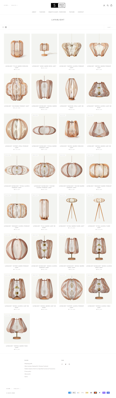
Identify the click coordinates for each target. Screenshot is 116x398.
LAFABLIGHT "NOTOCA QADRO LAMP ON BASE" (99, 146)
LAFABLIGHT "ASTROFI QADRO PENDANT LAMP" (17, 266)
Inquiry (26, 376)
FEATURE (72, 12)
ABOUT (34, 12)
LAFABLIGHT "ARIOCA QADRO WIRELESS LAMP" (71, 146)
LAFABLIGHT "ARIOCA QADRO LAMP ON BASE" (44, 306)
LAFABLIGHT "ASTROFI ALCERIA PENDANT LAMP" (71, 306)
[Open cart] (111, 5)
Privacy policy (28, 371)
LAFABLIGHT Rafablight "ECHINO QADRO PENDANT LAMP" (71, 186)
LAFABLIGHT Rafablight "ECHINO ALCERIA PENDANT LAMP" (44, 186)
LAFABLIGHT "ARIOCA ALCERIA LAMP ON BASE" (17, 306)
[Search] (108, 5)
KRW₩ (6, 5)
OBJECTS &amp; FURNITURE (57, 12)
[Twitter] (65, 364)
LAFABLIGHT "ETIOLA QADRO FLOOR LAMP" (72, 226)
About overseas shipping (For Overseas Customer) (36, 366)
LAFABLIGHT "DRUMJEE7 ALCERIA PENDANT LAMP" (17, 226)
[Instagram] (69, 364)
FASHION (42, 12)
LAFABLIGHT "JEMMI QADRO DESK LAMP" (44, 66)
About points (27, 374)
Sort (109, 27)
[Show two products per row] (3, 27)
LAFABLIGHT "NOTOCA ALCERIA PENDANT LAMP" (71, 66)
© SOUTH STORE (10, 393)
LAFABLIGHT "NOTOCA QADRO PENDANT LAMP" (99, 66)
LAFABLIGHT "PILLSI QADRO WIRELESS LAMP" (17, 66)
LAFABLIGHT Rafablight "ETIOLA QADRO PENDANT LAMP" (44, 146)
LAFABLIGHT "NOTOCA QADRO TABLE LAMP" (17, 346)
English (13, 5)
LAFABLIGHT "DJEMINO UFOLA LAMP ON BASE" (71, 106)
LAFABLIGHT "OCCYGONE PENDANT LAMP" (17, 106)
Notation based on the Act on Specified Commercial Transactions (40, 369)
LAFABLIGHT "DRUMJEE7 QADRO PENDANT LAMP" (99, 186)
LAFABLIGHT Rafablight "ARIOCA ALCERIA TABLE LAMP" (99, 266)
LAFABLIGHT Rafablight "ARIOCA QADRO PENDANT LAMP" (44, 106)
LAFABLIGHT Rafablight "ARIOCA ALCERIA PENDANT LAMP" (44, 266)
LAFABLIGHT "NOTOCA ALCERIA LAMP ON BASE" (99, 106)
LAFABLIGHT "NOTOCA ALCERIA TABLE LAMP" (99, 306)
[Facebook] (62, 364)
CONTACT (81, 12)
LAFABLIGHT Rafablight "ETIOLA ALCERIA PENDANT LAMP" (17, 186)
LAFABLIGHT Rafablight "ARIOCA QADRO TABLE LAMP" (71, 266)
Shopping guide (28, 363)
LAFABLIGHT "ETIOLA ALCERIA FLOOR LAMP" (99, 226)
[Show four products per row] (6, 27)
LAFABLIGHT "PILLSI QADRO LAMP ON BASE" (44, 226)
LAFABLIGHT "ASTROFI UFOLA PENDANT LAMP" (17, 146)
